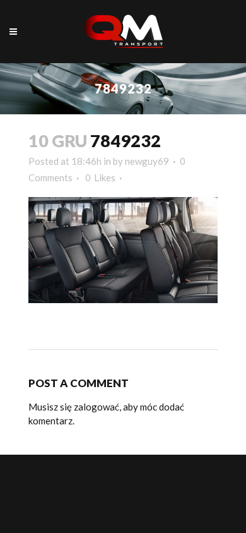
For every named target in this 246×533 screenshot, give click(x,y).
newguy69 (147, 161)
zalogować (96, 406)
